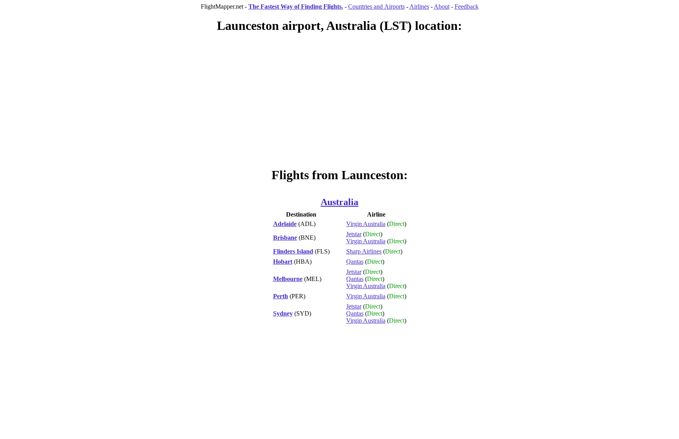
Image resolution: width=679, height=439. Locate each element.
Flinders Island (293, 251)
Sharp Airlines (364, 251)
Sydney (283, 313)
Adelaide (285, 223)
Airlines (419, 6)
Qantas (354, 261)
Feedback (467, 6)
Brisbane (285, 237)
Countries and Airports (376, 6)
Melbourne (288, 279)
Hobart (282, 261)
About (442, 6)
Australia (339, 202)
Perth (280, 296)
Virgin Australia (365, 223)
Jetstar (354, 234)
